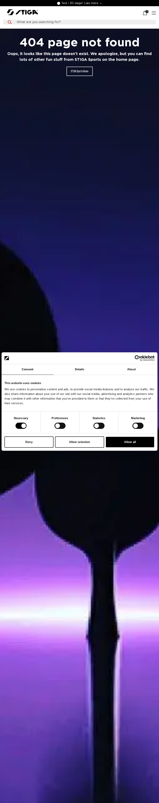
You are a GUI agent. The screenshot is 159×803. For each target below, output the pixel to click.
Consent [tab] (27, 369)
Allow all (130, 442)
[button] (79, 3)
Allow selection (79, 442)
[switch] (60, 426)
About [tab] (131, 369)
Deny (28, 442)
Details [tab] (79, 369)
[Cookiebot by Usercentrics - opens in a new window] (138, 358)
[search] (83, 22)
